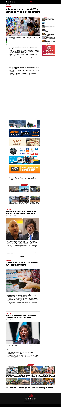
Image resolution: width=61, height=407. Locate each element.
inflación (27, 174)
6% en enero (14, 39)
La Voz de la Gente (24, 4)
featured (17, 174)
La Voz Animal (34, 4)
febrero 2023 (21, 174)
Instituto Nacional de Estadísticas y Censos (17, 37)
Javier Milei (25, 241)
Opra (20, 352)
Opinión (38, 4)
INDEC (24, 174)
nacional (28, 300)
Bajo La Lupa (29, 4)
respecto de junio (14, 296)
